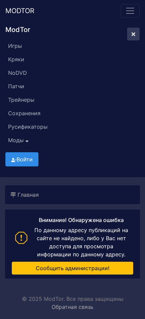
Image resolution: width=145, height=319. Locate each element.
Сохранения (24, 113)
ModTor (19, 11)
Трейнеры (21, 99)
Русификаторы (28, 126)
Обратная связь (72, 307)
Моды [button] (16, 140)
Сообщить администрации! (73, 268)
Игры (15, 45)
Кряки (16, 59)
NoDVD (17, 72)
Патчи (16, 86)
